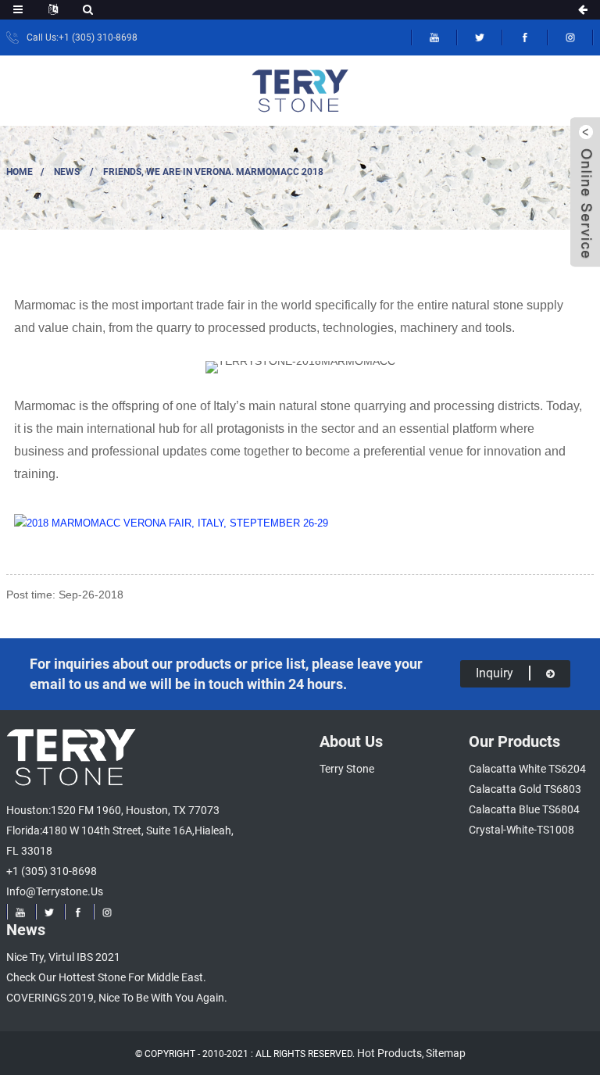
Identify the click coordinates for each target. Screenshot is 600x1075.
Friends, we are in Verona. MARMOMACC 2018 (213, 171)
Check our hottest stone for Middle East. (106, 977)
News (67, 171)
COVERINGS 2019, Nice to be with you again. (116, 997)
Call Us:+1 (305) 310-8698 (82, 37)
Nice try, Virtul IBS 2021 (63, 957)
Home (19, 171)
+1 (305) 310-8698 (51, 871)
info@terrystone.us (54, 891)
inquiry (494, 673)
